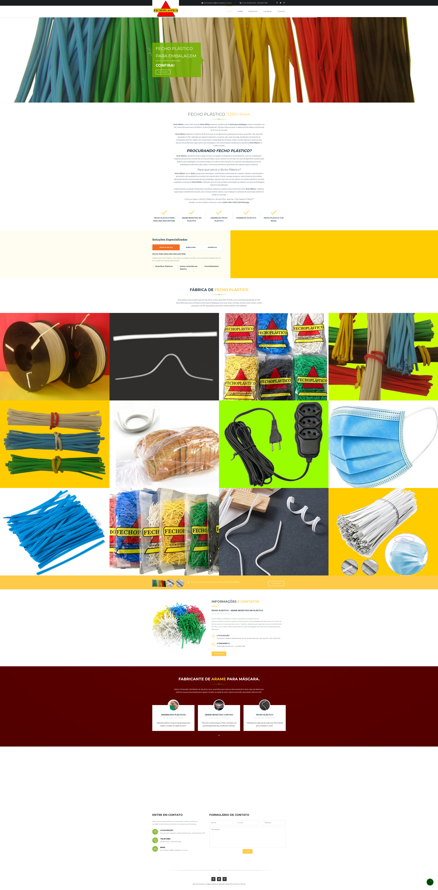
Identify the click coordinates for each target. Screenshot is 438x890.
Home (229, 11)
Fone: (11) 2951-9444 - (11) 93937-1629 (255, 3)
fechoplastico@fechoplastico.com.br (218, 3)
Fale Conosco (276, 583)
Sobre (240, 11)
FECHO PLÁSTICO (166, 247)
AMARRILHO (212, 247)
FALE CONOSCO (163, 72)
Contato (281, 11)
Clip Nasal (267, 11)
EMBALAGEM (191, 247)
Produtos (252, 11)
